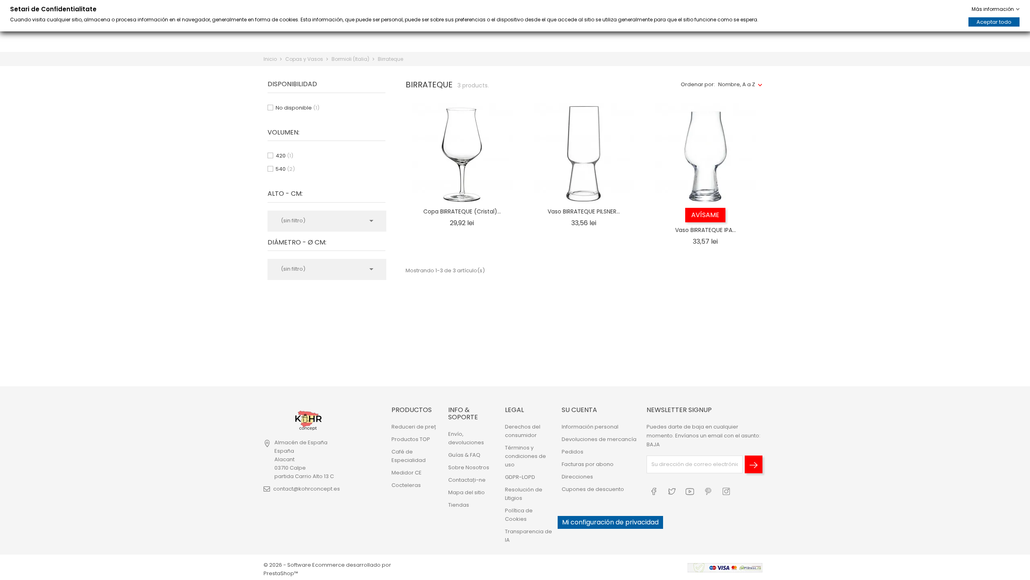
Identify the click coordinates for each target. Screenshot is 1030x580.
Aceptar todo (993, 22)
